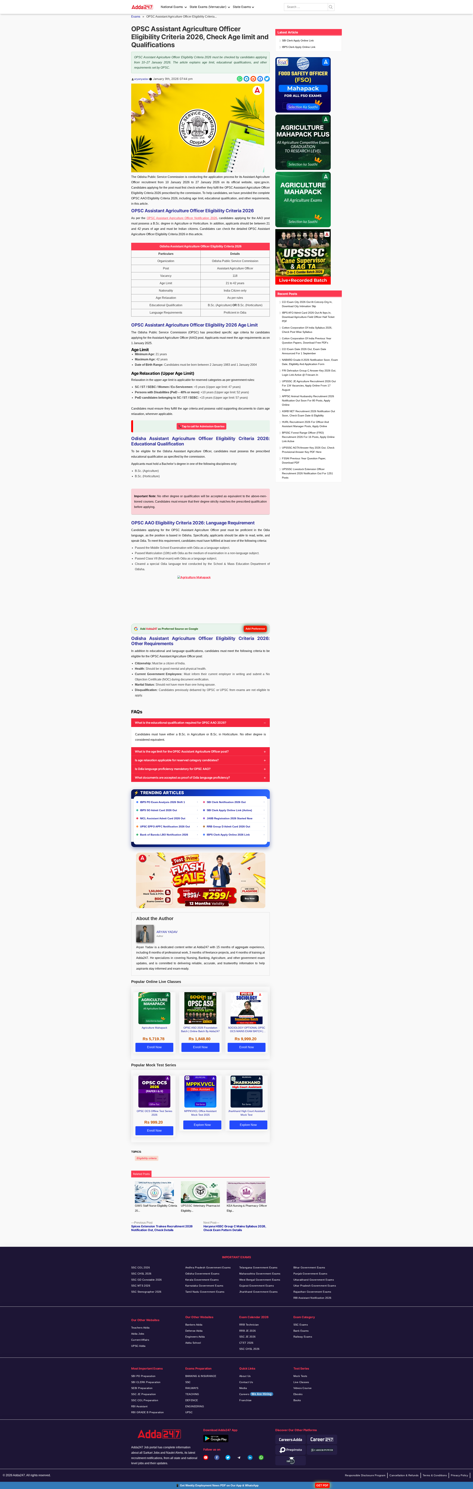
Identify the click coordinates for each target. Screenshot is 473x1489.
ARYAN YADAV (167, 932)
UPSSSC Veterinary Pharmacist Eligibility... (200, 1208)
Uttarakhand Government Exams (313, 1279)
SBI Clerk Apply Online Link (298, 40)
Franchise (245, 1400)
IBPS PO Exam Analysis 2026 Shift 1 (162, 802)
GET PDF (322, 1485)
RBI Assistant (139, 1406)
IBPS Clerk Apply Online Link (298, 46)
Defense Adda (194, 1330)
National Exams (172, 7)
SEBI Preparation (142, 1388)
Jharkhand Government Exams (258, 1291)
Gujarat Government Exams (256, 1285)
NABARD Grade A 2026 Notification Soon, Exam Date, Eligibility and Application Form (310, 362)
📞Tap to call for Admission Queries (201, 426)
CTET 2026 (246, 1342)
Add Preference (255, 628)
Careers (255, 1394)
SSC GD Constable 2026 (146, 1279)
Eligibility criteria (146, 1158)
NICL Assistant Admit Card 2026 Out (162, 818)
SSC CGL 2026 (140, 1267)
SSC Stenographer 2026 (146, 1291)
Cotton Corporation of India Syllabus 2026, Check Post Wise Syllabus (307, 329)
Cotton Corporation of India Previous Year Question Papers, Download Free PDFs (306, 340)
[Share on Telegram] (246, 79)
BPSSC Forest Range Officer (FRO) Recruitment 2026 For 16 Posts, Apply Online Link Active (308, 437)
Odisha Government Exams (202, 1273)
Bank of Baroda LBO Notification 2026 (164, 834)
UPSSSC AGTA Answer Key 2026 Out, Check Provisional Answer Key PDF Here (308, 449)
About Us (245, 1376)
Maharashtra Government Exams (259, 1273)
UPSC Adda (138, 1345)
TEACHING (192, 1394)
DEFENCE (191, 1400)
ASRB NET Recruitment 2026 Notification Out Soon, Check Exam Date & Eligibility (308, 413)
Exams (135, 16)
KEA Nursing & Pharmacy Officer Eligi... (247, 1208)
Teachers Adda (140, 1327)
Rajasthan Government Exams (312, 1291)
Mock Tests (300, 1376)
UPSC (189, 1412)
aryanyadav (141, 78)
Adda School (193, 1342)
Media (243, 1388)
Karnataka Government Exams (204, 1285)
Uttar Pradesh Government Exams (314, 1285)
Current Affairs (140, 1339)
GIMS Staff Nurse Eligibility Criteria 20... (156, 1208)
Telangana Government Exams (258, 1267)
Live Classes (301, 1382)
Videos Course (302, 1388)
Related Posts (141, 1173)
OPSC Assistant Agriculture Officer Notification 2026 (182, 218)
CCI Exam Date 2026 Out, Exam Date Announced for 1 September (304, 351)
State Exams (242, 7)
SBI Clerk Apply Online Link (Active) (229, 810)
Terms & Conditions (435, 1475)
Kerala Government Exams (202, 1279)
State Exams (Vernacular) (208, 7)
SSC (188, 1382)
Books (297, 1400)
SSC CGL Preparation (144, 1400)
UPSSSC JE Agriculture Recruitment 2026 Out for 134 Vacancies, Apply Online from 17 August (309, 385)
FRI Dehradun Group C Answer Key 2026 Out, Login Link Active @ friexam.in (309, 372)
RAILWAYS (191, 1388)
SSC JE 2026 (247, 1336)
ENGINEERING (194, 1406)
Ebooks (298, 1394)
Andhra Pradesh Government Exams (208, 1267)
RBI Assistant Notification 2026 (312, 1297)
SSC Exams (300, 1324)
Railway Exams (302, 1336)
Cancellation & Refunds (403, 1475)
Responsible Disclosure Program (365, 1475)
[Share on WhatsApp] (239, 79)
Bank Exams (301, 1330)
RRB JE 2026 (247, 1330)
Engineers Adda (195, 1336)
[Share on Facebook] (260, 79)
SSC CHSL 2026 (141, 1273)
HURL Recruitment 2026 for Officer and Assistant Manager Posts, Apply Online (305, 424)
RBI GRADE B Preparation (147, 1412)
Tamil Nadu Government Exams (204, 1291)
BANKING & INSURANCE (200, 1376)
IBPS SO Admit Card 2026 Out (158, 810)
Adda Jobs (137, 1333)
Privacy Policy (459, 1475)
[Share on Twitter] (267, 79)
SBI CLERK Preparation (146, 1382)
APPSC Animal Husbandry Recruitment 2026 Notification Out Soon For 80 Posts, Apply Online (308, 400)
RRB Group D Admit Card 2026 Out (228, 826)
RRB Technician (249, 1324)
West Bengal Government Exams (259, 1279)
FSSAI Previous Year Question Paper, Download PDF (304, 460)
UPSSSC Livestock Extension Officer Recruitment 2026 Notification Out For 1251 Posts (307, 473)
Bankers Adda (194, 1324)
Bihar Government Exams (309, 1267)
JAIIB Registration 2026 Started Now (229, 818)
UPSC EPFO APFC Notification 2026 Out (165, 826)
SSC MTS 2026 (140, 1285)
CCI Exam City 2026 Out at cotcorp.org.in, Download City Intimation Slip (307, 304)
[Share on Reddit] (253, 79)
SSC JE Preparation (143, 1394)
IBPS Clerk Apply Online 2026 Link (228, 834)
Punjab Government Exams (310, 1273)
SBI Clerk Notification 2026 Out (226, 802)
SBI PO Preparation (143, 1376)
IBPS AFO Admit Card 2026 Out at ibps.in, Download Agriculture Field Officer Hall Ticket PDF (308, 317)
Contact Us (246, 1382)
